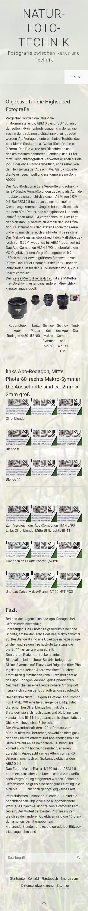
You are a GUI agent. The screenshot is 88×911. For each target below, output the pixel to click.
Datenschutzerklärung (37, 886)
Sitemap (63, 886)
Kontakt (33, 879)
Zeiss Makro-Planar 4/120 (32, 278)
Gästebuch (50, 879)
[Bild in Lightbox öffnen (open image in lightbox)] (44, 406)
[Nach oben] (44, 903)
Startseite (17, 879)
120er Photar (33, 263)
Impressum (69, 879)
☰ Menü (76, 77)
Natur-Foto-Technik (44, 28)
